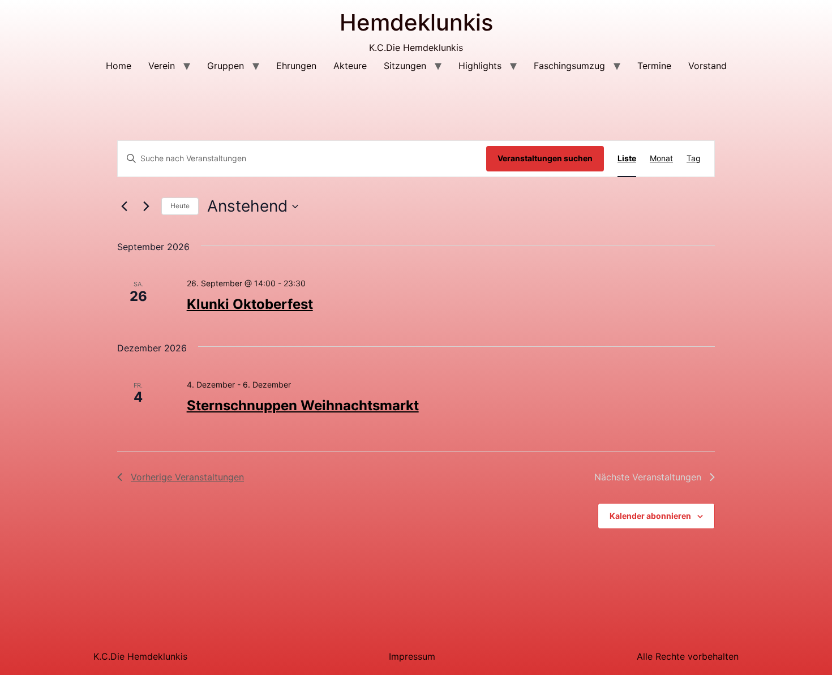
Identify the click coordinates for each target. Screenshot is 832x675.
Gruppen (225, 65)
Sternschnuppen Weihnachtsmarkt (303, 405)
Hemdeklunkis (416, 22)
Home (118, 65)
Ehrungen (296, 65)
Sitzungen (405, 65)
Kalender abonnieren (650, 516)
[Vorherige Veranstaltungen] (124, 206)
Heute (180, 205)
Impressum (412, 656)
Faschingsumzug (569, 65)
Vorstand (707, 65)
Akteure (350, 65)
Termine (654, 65)
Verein (161, 65)
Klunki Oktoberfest (250, 304)
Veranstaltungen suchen (545, 158)
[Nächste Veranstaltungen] (146, 206)
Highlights (479, 65)
